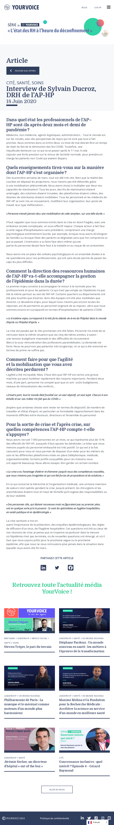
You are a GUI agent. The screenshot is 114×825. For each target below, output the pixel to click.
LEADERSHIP (23, 638)
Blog (84, 7)
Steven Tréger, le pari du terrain (27, 647)
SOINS (16, 642)
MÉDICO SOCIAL (40, 638)
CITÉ (61, 757)
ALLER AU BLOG (57, 789)
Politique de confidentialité (54, 818)
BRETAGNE (9, 638)
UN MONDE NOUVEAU (93, 638)
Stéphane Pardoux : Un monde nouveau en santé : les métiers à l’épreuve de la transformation (82, 647)
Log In (97, 7)
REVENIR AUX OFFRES (25, 70)
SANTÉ (7, 642)
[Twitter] (57, 568)
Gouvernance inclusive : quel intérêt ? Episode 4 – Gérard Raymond (80, 766)
